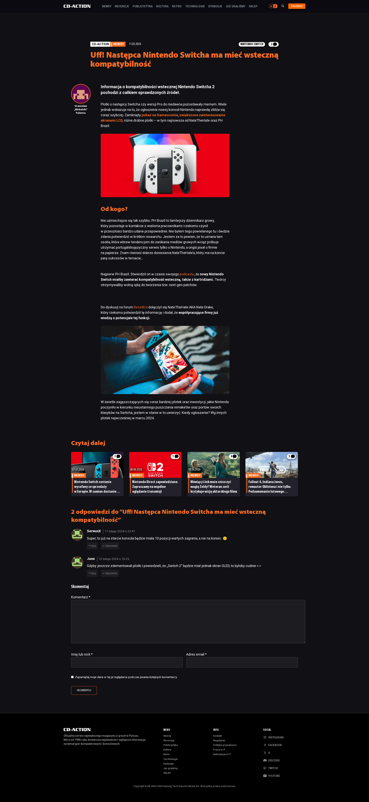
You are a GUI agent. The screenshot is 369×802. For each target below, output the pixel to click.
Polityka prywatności (225, 745)
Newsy (106, 6)
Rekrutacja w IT (222, 754)
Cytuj (93, 546)
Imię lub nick (82, 654)
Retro (177, 6)
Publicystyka (143, 6)
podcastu (187, 274)
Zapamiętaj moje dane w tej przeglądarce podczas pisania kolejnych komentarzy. (126, 677)
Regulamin (219, 740)
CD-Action (100, 44)
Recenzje (122, 6)
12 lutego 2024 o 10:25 (114, 559)
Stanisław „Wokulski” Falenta (80, 110)
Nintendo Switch (251, 44)
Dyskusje (215, 6)
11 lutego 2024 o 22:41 (120, 531)
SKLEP (253, 6)
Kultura (162, 6)
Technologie (195, 6)
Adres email (196, 654)
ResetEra (141, 307)
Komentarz (80, 597)
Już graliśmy (235, 6)
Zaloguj (297, 6)
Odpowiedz (111, 546)
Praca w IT (219, 749)
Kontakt (217, 735)
